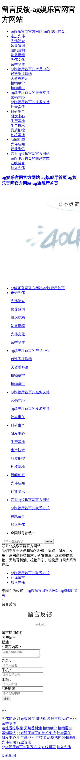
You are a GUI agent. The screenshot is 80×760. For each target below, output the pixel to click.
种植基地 (18, 135)
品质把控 (18, 130)
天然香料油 (19, 78)
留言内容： (12, 647)
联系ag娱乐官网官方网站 (30, 154)
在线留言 (18, 163)
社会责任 (18, 107)
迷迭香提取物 (21, 74)
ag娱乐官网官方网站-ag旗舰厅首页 (38, 31)
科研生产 (18, 111)
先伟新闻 (18, 144)
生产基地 (18, 121)
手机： (7, 670)
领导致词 (18, 45)
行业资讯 (18, 149)
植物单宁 (18, 83)
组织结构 (18, 50)
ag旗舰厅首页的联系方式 (30, 158)
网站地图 (9, 756)
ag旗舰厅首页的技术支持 (30, 102)
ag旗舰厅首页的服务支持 (30, 92)
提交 (6, 698)
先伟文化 (18, 60)
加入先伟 (18, 168)
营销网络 (18, 97)
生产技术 (18, 125)
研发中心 (18, 116)
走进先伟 (18, 36)
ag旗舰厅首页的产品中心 (30, 69)
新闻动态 (18, 139)
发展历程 (18, 55)
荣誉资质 (18, 64)
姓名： (7, 660)
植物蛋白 (18, 88)
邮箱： (7, 679)
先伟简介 (18, 41)
